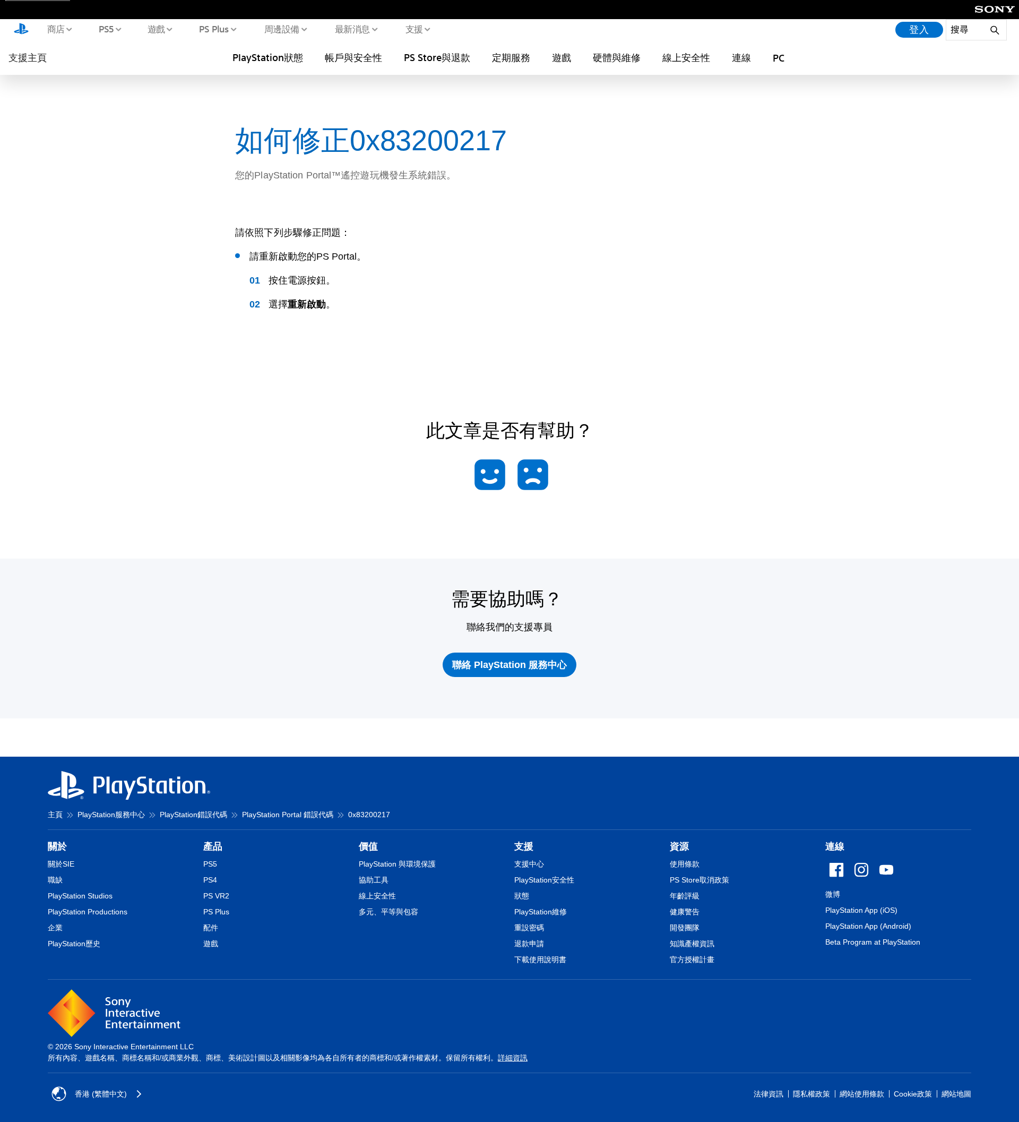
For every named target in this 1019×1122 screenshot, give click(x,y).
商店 (55, 28)
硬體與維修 (617, 57)
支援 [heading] (523, 846)
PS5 (106, 28)
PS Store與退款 (437, 57)
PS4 (210, 880)
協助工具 (373, 880)
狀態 (521, 896)
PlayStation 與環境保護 (397, 864)
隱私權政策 (811, 1094)
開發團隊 (685, 927)
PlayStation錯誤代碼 (193, 814)
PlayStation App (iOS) (861, 910)
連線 (741, 57)
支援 (413, 28)
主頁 (55, 814)
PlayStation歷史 (74, 943)
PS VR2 (216, 896)
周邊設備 (281, 28)
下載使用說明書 (540, 959)
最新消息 (351, 28)
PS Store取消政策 (699, 880)
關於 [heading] (57, 846)
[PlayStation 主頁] (21, 30)
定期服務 (511, 57)
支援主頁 (27, 57)
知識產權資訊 (692, 943)
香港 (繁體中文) (101, 1094)
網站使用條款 (862, 1094)
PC (778, 58)
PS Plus (213, 28)
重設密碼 (529, 927)
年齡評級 (685, 896)
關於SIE (61, 864)
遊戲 (156, 28)
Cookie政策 (913, 1094)
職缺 (55, 880)
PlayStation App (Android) (868, 926)
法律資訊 (768, 1094)
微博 (832, 894)
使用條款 (685, 864)
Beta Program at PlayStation (872, 942)
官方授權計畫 (692, 959)
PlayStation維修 (540, 911)
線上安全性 (686, 57)
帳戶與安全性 (353, 57)
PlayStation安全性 (544, 880)
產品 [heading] (212, 846)
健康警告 (685, 911)
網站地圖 (956, 1094)
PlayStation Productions (87, 911)
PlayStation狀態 (267, 57)
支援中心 (529, 864)
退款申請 (529, 943)
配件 (210, 927)
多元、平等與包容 (388, 911)
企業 (55, 927)
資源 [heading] (679, 846)
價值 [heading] (368, 846)
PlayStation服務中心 (111, 814)
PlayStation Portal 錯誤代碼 (287, 814)
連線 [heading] (834, 846)
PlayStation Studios (80, 896)
